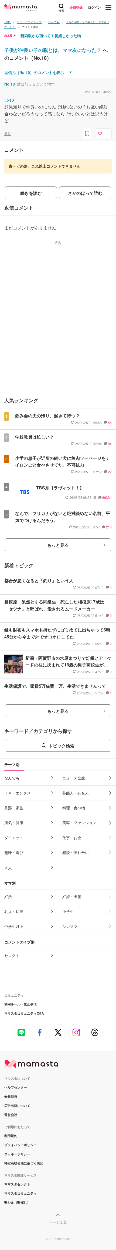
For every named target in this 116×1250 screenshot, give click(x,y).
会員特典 (10, 1096)
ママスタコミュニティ (20, 1193)
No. (9, 84)
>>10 (9, 100)
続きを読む (31, 193)
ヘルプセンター (15, 1087)
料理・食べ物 (73, 807)
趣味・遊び (13, 852)
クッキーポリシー (17, 1154)
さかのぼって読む (85, 193)
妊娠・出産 (71, 896)
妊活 (8, 896)
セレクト (11, 955)
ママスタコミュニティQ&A (24, 1013)
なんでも (11, 778)
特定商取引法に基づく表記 (23, 1163)
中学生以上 (13, 926)
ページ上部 (58, 1222)
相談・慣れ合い (75, 852)
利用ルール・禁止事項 (20, 1004)
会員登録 (76, 7)
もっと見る (58, 545)
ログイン (94, 7)
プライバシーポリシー (20, 1144)
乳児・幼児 (13, 911)
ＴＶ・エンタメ (17, 793)
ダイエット (13, 837)
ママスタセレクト (17, 1184)
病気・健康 (13, 822)
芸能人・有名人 (75, 793)
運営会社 (10, 1114)
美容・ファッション (79, 822)
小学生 (68, 911)
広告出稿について (17, 1105)
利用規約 (10, 1135)
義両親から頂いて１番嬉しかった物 (51, 35)
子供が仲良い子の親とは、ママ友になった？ (53, 50)
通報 (7, 133)
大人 (8, 867)
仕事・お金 (71, 837)
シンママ (69, 926)
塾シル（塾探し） (17, 1202)
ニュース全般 (73, 778)
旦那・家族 (13, 807)
